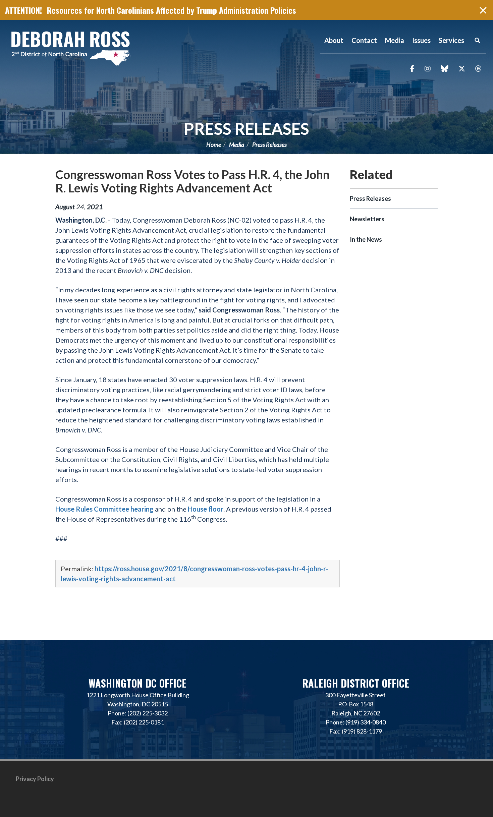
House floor (205, 509)
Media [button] (394, 40)
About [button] (333, 40)
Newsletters (367, 219)
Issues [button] (421, 40)
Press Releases (246, 128)
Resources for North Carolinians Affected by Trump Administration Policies (171, 10)
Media (236, 144)
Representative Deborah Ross (70, 47)
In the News (366, 239)
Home (213, 144)
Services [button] (451, 40)
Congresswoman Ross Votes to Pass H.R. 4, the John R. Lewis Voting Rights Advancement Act (192, 181)
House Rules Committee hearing (104, 509)
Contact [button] (364, 40)
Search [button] (477, 40)
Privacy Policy (35, 778)
